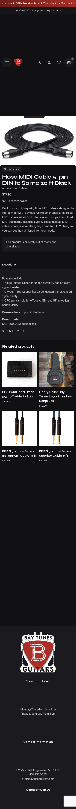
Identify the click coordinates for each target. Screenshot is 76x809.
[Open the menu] (7, 62)
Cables (23, 188)
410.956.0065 (21, 10)
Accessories (9, 188)
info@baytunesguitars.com (47, 10)
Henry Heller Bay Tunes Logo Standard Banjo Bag (55, 396)
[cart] (69, 62)
